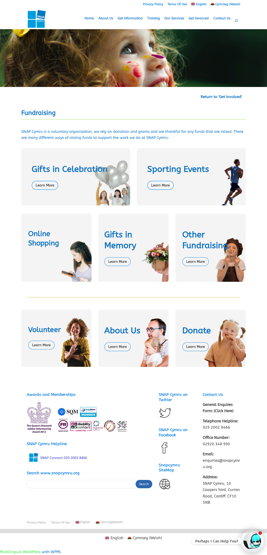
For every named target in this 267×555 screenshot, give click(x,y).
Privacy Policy (153, 4)
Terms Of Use (177, 4)
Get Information (130, 18)
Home (89, 18)
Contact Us (221, 18)
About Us (105, 18)
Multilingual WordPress (20, 552)
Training (153, 18)
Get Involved (199, 18)
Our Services (174, 18)
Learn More (45, 185)
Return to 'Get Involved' (221, 96)
